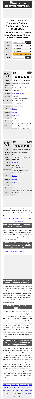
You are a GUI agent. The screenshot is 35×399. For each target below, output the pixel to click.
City (8, 51)
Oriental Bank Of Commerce (12, 218)
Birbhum (14, 109)
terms (21, 390)
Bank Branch (20, 6)
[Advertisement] (17, 13)
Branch (8, 54)
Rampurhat (15, 162)
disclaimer (15, 390)
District (8, 48)
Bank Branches (23, 385)
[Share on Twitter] (25, 77)
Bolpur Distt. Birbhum (18, 93)
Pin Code (10, 387)
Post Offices (17, 387)
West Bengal (15, 115)
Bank (8, 42)
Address (8, 57)
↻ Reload (28, 42)
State (8, 45)
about (4, 390)
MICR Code (14, 385)
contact (9, 390)
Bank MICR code (19, 3)
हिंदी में (28, 6)
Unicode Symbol (27, 387)
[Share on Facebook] (19, 77)
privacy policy (28, 390)
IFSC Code (12, 6)
